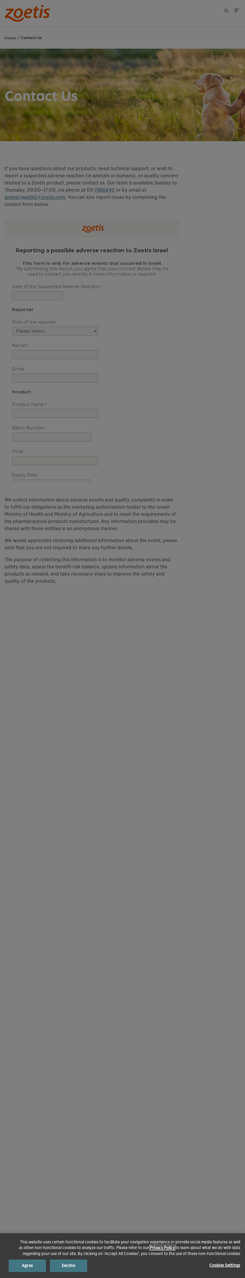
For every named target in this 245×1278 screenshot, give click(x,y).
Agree (27, 1265)
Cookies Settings (224, 1265)
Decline (68, 1265)
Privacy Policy (162, 1247)
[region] (122, 1255)
